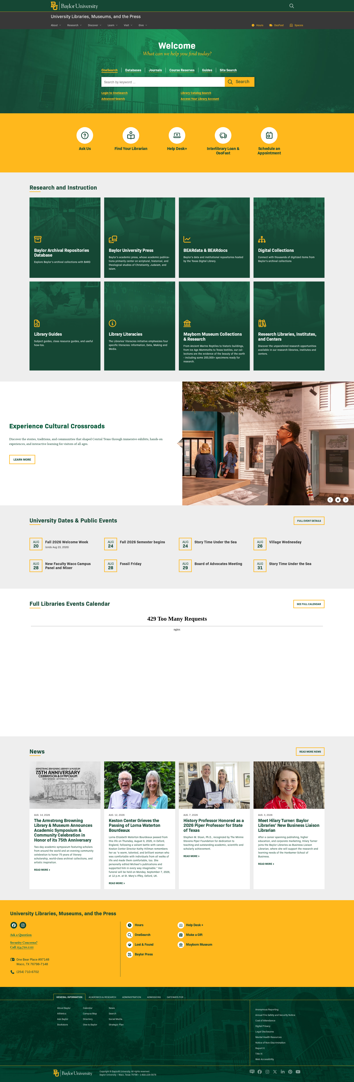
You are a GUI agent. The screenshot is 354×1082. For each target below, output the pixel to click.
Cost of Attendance (265, 1020)
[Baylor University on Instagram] (266, 1073)
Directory (88, 1018)
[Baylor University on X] (274, 1073)
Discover (93, 25)
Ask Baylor (62, 1018)
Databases (133, 70)
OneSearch (109, 70)
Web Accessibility (264, 1059)
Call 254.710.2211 (22, 947)
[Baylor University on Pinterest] (289, 1073)
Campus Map (90, 1013)
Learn (111, 25)
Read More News (310, 751)
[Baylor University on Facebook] (259, 1073)
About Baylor (64, 1007)
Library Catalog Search (196, 93)
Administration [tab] (131, 997)
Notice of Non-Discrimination (270, 1042)
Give (141, 25)
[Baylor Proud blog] (251, 1073)
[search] (292, 6)
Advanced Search (113, 99)
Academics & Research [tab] (102, 997)
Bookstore (62, 1024)
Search (112, 1013)
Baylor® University (121, 1071)
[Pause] (338, 500)
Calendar (88, 1007)
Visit (126, 25)
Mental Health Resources (268, 1037)
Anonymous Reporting (267, 1009)
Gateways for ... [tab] (176, 997)
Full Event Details (309, 520)
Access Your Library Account (200, 99)
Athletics (61, 1013)
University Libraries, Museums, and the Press (96, 16)
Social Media (115, 1018)
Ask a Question (21, 935)
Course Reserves (182, 70)
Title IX (258, 1053)
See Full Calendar (309, 604)
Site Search (228, 70)
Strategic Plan (116, 1024)
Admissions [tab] (154, 997)
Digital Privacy (262, 1025)
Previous (330, 500)
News (112, 1007)
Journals (155, 70)
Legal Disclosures (264, 1031)
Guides (207, 70)
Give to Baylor (90, 1024)
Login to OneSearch (114, 93)
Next (345, 500)
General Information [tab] (69, 997)
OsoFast (279, 25)
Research (72, 25)
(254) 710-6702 (27, 971)
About (54, 25)
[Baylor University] (74, 6)
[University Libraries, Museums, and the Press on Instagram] (23, 925)
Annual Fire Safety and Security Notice (275, 1014)
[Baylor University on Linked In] (282, 1073)
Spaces (299, 25)
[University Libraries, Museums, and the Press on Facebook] (14, 925)
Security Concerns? (23, 942)
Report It (260, 1048)
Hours (259, 25)
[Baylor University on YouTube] (297, 1073)
